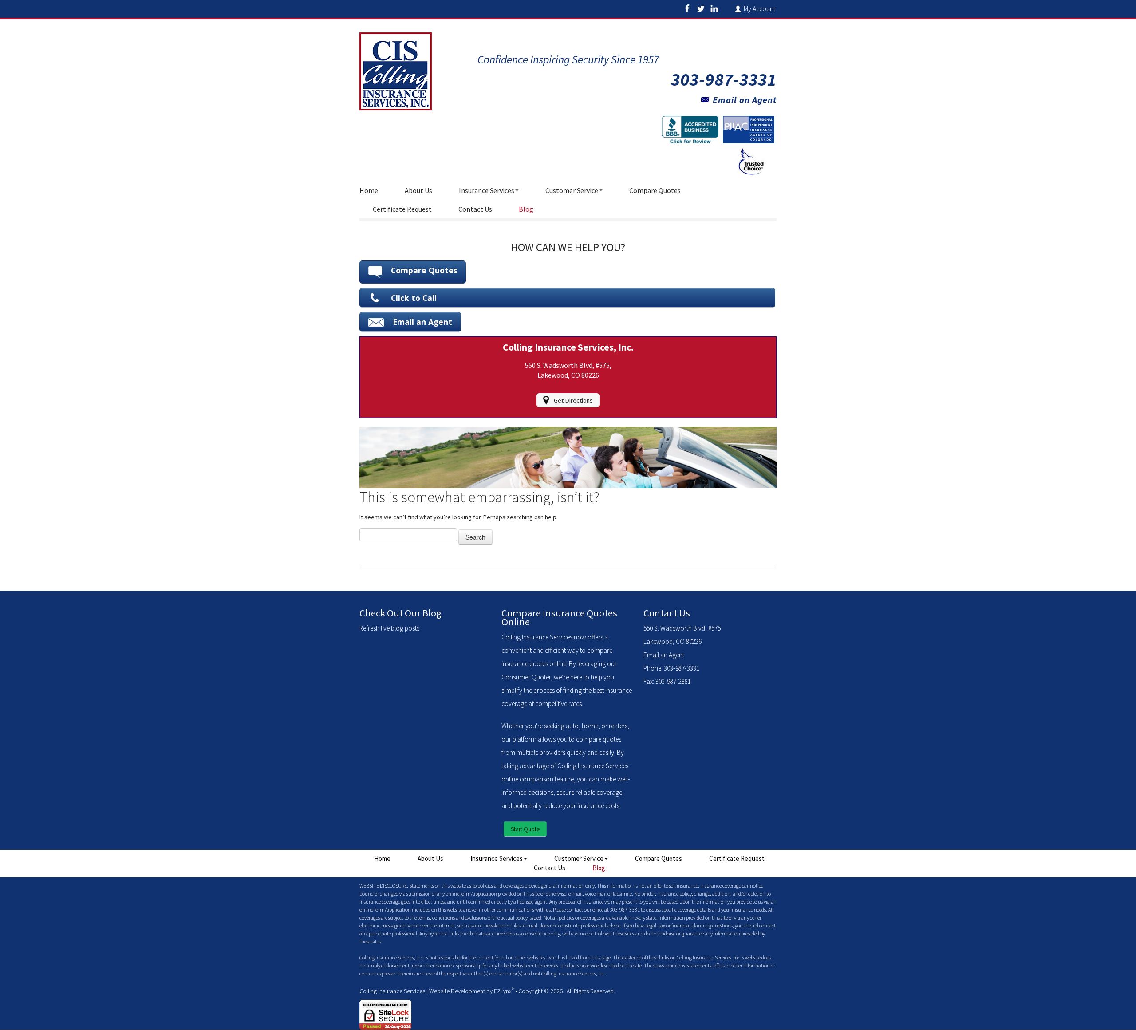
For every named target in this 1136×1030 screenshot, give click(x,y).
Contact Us (475, 209)
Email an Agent (745, 99)
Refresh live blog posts (389, 628)
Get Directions (573, 400)
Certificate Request (402, 209)
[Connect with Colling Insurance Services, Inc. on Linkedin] (714, 8)
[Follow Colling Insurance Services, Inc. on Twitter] (700, 8)
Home (368, 190)
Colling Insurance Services (392, 991)
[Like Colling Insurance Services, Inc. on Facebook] (687, 8)
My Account (760, 8)
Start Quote (525, 829)
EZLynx (503, 991)
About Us (418, 190)
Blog (526, 209)
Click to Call (414, 297)
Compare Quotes (655, 190)
